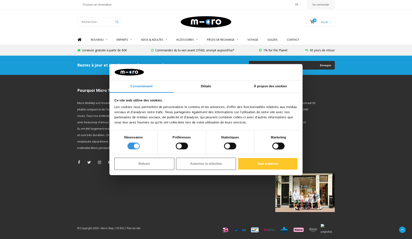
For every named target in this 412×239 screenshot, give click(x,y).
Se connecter (320, 4)
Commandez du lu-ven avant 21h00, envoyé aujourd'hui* (194, 50)
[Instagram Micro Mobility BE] (99, 162)
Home (79, 39)
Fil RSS (120, 228)
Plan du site (134, 228)
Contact (293, 40)
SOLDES (272, 40)
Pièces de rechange (221, 40)
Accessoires (185, 40)
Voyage (252, 40)
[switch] (182, 146)
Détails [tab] (206, 86)
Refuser (144, 164)
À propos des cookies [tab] (270, 86)
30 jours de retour (322, 50)
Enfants (122, 40)
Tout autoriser (267, 164)
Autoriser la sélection (206, 164)
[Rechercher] (117, 22)
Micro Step (107, 228)
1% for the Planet (275, 50)
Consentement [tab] (141, 86)
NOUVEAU (97, 40)
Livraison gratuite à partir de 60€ (104, 50)
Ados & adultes (152, 40)
